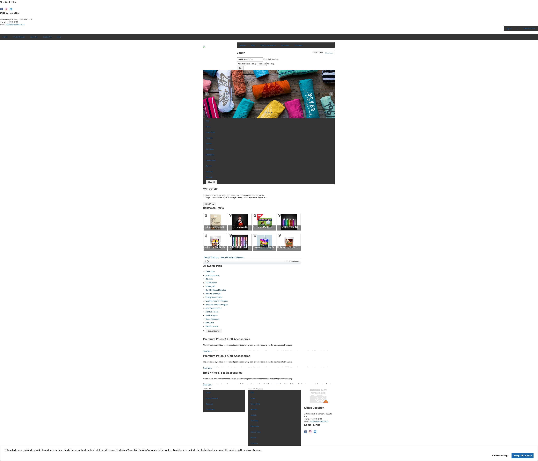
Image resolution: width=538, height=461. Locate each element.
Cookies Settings (500, 455)
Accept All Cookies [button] (522, 455)
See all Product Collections (232, 257)
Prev (207, 94)
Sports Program (212, 315)
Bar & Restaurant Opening (216, 290)
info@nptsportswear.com (15, 24)
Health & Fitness (212, 312)
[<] (206, 261)
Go (240, 68)
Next (331, 94)
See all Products (211, 257)
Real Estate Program (214, 308)
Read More (209, 204)
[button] (318, 52)
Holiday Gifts (210, 286)
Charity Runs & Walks (214, 297)
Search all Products (270, 59)
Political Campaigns (213, 293)
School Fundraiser (213, 319)
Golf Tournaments (212, 275)
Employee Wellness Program (217, 304)
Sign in (509, 28)
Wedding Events (212, 326)
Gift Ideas (209, 279)
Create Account (529, 28)
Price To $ (270, 63)
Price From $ (251, 63)
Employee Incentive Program (217, 301)
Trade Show (210, 271)
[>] (208, 261)
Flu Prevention (211, 282)
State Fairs (210, 322)
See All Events (214, 331)
